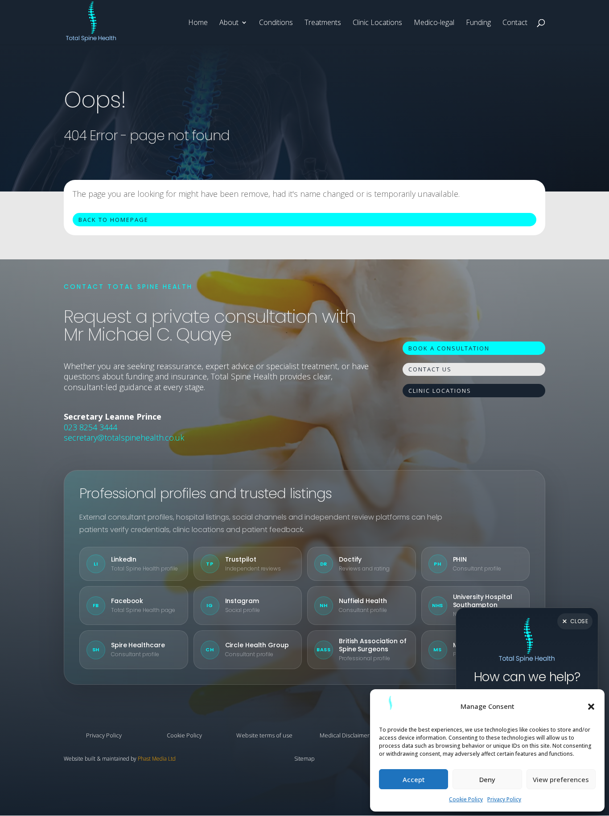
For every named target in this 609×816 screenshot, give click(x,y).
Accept (414, 779)
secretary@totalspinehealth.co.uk (124, 437)
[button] (591, 706)
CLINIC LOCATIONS (439, 391)
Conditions (276, 23)
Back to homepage (113, 220)
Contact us (430, 369)
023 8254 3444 (90, 427)
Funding (478, 23)
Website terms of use (264, 735)
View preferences (561, 779)
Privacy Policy (504, 799)
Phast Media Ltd (157, 758)
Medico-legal (434, 23)
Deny (487, 779)
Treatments (322, 23)
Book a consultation (449, 348)
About (229, 23)
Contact (514, 23)
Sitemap (304, 758)
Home (198, 23)
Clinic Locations (377, 23)
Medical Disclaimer (345, 735)
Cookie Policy (466, 799)
